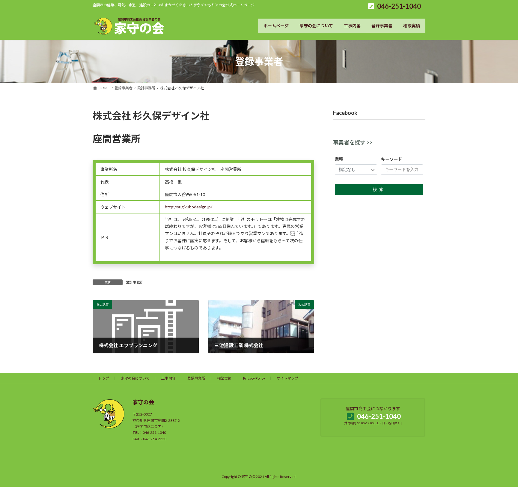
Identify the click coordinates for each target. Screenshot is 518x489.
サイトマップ (287, 378)
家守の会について (135, 378)
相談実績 (224, 378)
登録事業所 (196, 378)
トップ (103, 378)
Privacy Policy (254, 378)
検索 (379, 189)
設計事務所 (135, 282)
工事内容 (168, 378)
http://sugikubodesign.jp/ (188, 206)
